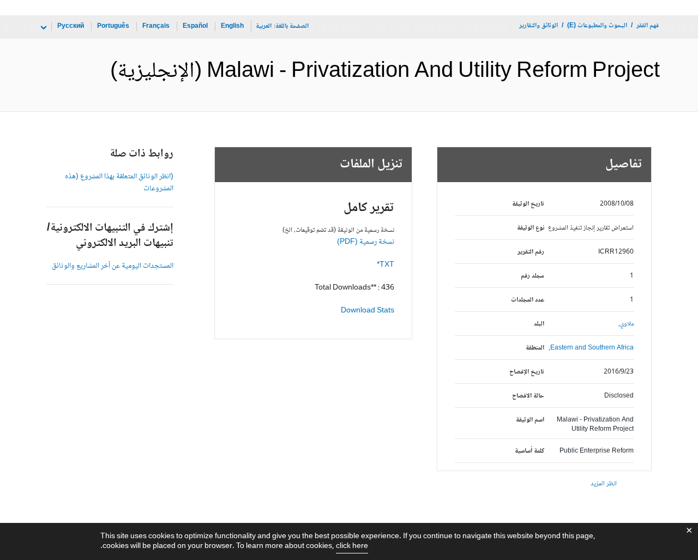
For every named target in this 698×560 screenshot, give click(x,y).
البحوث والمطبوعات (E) (597, 26)
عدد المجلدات (527, 300)
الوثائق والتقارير (538, 26)
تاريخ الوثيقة (528, 204)
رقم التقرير (531, 252)
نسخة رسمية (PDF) (365, 242)
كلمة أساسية (529, 451)
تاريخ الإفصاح (526, 372)
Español (195, 26)
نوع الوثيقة (530, 228)
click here (352, 546)
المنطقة (535, 348)
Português (113, 26)
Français (156, 26)
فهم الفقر (647, 26)
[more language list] (42, 28)
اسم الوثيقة (530, 420)
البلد (539, 324)
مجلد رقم (532, 276)
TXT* (385, 265)
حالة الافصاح (528, 396)
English (232, 26)
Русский (70, 26)
